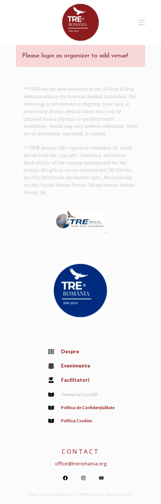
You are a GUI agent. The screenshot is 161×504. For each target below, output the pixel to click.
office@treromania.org (80, 463)
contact (81, 451)
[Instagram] (83, 478)
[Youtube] (101, 478)
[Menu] (141, 22)
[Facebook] (65, 478)
